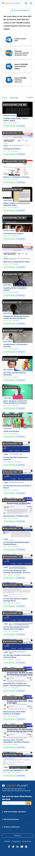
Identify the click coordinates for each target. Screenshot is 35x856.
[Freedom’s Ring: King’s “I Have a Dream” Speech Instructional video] (17, 112)
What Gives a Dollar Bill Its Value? (16, 262)
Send (28, 803)
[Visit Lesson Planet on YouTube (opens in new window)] (22, 847)
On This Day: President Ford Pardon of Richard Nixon (17, 656)
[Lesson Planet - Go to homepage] (11, 3)
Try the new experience (21, 10)
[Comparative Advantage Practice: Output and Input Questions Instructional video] (17, 311)
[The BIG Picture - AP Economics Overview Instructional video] (17, 339)
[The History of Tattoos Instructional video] (17, 141)
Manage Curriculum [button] (11, 827)
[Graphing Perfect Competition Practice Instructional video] (17, 283)
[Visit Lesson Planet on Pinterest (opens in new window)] (26, 847)
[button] (31, 3)
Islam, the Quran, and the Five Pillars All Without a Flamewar (15, 402)
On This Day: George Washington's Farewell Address (16, 543)
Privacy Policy (16, 841)
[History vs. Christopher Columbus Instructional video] (17, 171)
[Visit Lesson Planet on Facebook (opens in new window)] (9, 847)
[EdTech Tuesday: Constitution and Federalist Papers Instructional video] (17, 195)
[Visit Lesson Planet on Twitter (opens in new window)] (13, 847)
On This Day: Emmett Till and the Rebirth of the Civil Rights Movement (16, 629)
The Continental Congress (13, 233)
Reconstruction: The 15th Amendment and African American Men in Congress (16, 742)
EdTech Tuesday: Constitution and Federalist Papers (16, 204)
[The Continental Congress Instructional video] (17, 226)
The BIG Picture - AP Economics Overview (15, 345)
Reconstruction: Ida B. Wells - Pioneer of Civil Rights (14, 713)
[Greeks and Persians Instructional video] (17, 421)
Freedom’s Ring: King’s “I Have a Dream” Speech (15, 119)
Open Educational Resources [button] (15, 812)
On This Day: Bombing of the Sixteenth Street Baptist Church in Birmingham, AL (16, 572)
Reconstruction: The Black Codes (16, 516)
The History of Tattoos (11, 149)
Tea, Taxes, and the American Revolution (14, 374)
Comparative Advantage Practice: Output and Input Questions (16, 317)
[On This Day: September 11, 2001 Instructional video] (17, 768)
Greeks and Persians (11, 431)
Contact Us (17, 836)
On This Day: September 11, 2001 (15, 770)
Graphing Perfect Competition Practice (15, 289)
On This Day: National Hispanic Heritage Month (15, 600)
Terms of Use (26, 841)
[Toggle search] (26, 3)
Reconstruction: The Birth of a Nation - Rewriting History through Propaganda (17, 685)
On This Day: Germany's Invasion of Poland (17, 487)
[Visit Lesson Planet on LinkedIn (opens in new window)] (17, 847)
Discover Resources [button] (11, 819)
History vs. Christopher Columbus (16, 177)
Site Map (7, 841)
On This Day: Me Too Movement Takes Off (15, 458)
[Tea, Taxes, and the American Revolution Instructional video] (17, 367)
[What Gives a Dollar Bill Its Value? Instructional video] (17, 254)
